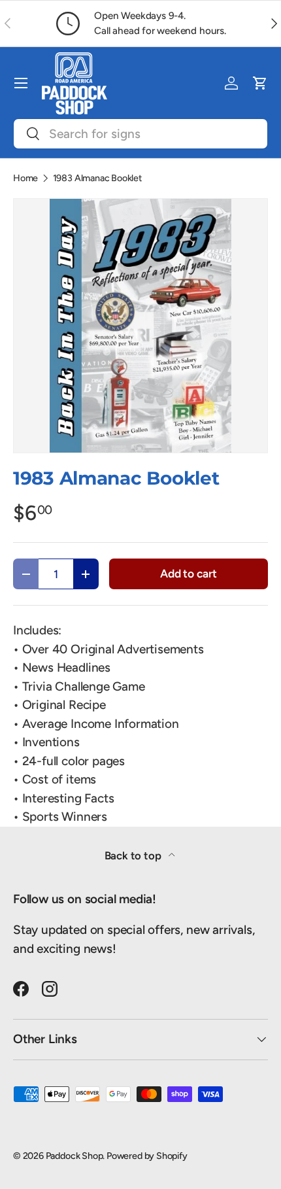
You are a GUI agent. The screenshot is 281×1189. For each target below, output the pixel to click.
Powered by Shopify (147, 1156)
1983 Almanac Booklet (97, 177)
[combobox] (140, 133)
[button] (260, 83)
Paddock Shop (74, 1156)
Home (25, 177)
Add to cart (188, 573)
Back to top (134, 855)
